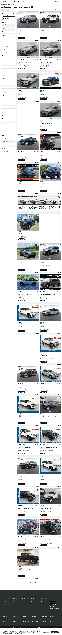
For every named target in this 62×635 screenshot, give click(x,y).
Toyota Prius (5, 618)
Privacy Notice (14, 631)
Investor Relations (25, 627)
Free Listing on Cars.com (25, 598)
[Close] (61, 629)
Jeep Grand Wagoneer (35, 621)
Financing (4, 607)
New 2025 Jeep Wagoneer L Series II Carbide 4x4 (33, 208)
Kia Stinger (52, 619)
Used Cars (4, 595)
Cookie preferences (46, 632)
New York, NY (43, 604)
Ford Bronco (24, 618)
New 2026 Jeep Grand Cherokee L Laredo (22, 208)
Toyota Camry (5, 621)
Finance (24, 1)
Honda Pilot (14, 621)
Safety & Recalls (15, 601)
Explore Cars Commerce (53, 595)
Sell (14, 1)
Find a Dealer (5, 601)
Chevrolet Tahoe (43, 621)
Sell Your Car (24, 595)
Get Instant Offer (24, 596)
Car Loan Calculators (34, 595)
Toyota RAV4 (5, 616)
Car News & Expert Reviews (17, 596)
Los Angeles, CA (43, 598)
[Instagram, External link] (56, 608)
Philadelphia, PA (43, 603)
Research (18, 1)
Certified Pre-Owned (6, 598)
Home (2, 4)
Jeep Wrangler (34, 616)
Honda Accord (15, 619)
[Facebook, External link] (52, 608)
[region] (31, 631)
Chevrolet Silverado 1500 (44, 618)
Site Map (32, 604)
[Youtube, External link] (54, 608)
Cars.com (38, 631)
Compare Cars (15, 598)
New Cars (4, 596)
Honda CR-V (15, 616)
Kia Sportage (52, 616)
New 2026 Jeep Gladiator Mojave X (52, 208)
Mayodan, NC (10, 4)
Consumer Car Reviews (16, 595)
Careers (31, 627)
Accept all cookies (54, 632)
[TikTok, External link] (51, 608)
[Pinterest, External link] (58, 608)
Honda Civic (14, 618)
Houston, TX (42, 596)
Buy (10, 1)
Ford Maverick (24, 616)
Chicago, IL (42, 595)
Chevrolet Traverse (44, 619)
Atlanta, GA (42, 601)
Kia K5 (51, 621)
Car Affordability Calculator (35, 596)
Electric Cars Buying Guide (7, 605)
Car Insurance (33, 601)
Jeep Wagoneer (34, 619)
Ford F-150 (23, 619)
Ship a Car (32, 598)
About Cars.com (13, 627)
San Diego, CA (43, 606)
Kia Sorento (52, 618)
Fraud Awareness (43, 627)
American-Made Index (16, 603)
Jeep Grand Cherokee (35, 618)
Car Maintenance (34, 603)
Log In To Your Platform (53, 596)
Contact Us (19, 627)
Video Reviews (15, 604)
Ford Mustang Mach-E (25, 621)
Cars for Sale (5, 4)
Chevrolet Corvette (44, 616)
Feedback (49, 627)
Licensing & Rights (36, 627)
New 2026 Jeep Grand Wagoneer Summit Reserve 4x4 (43, 208)
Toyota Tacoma (5, 619)
